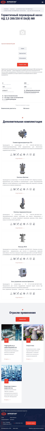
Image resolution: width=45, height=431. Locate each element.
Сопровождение (5, 419)
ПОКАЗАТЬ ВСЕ (22, 319)
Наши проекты (13, 417)
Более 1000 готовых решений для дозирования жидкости (14, 410)
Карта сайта (15, 428)
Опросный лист (22, 53)
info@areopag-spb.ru (7, 424)
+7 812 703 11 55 (18, 423)
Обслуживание (22, 58)
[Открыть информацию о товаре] (22, 143)
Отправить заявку (22, 64)
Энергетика (30, 345)
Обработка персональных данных (36, 428)
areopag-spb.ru (5, 428)
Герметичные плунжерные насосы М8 (15, 10)
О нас (2, 417)
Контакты (12, 419)
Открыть (6, 359)
